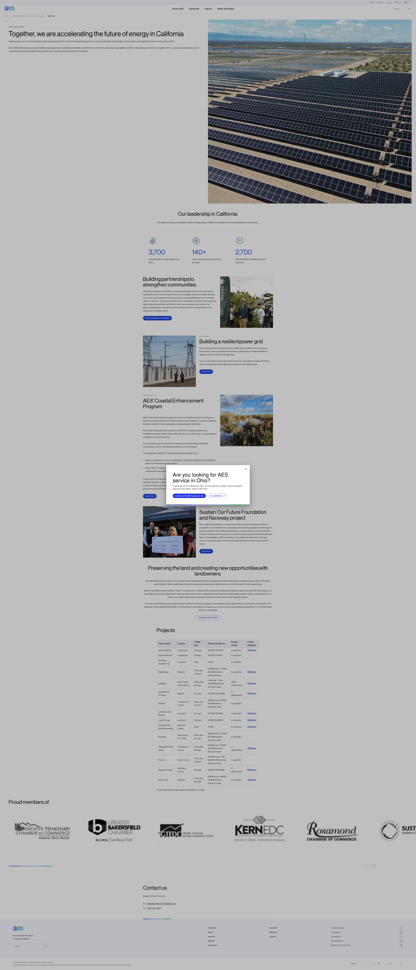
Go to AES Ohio (216, 496)
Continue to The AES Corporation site (189, 496)
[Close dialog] (246, 469)
